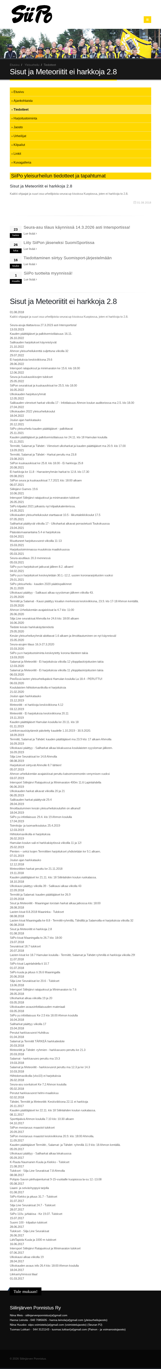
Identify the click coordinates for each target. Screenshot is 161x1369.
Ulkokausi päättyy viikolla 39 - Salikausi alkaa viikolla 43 (45, 886)
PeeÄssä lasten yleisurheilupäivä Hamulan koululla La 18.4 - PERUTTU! (56, 678)
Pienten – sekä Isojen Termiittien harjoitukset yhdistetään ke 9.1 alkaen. (55, 851)
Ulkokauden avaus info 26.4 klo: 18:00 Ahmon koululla (44, 1265)
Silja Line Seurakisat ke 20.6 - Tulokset (34, 980)
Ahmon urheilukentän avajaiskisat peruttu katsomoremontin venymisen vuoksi (60, 773)
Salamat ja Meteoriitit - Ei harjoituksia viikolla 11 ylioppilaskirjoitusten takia (56, 670)
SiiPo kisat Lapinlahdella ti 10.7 (29, 963)
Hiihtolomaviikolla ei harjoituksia (30, 834)
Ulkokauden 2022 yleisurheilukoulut (32, 411)
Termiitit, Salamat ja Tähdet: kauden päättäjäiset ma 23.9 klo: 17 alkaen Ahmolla (60, 739)
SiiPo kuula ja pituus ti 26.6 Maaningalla (35, 972)
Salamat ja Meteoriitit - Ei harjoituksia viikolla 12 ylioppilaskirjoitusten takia (56, 661)
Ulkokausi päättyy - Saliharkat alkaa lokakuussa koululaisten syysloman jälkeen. (61, 748)
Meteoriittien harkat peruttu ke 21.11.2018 (36, 868)
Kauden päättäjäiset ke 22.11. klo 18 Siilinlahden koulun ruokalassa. (53, 1110)
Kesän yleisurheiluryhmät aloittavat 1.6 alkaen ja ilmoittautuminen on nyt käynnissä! (63, 635)
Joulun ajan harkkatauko (25, 420)
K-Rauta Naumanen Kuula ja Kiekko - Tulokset (39, 1162)
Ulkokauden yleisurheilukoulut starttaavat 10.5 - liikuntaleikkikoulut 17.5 (55, 515)
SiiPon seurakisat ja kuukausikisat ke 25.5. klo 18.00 (43, 385)
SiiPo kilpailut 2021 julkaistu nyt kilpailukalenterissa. (42, 506)
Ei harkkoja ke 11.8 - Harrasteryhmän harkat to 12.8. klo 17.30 (49, 471)
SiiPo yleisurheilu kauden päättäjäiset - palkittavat (41, 428)
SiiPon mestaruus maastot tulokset (32, 1127)
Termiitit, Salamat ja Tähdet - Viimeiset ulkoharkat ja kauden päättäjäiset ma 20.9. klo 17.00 (68, 446)
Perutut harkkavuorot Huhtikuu (29, 1032)
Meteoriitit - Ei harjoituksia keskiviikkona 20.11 (39, 713)
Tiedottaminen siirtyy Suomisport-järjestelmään (68, 258)
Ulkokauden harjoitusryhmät (28, 394)
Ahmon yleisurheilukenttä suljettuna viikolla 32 (39, 351)
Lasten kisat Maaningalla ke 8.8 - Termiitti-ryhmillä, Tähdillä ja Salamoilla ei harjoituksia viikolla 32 (71, 920)
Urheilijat (20, 136)
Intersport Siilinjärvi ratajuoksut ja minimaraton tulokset (44, 497)
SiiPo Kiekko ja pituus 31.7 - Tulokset (33, 1196)
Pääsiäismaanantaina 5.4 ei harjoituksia (35, 532)
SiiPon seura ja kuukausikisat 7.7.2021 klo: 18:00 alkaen (46, 480)
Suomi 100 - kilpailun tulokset (28, 1222)
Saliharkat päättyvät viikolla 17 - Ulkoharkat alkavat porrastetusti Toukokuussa (60, 523)
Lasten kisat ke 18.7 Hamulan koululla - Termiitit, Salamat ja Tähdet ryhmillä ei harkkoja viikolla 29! (72, 955)
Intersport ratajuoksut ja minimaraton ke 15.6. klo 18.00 (45, 368)
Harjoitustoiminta (25, 118)
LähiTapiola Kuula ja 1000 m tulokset (33, 1239)
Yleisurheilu (32, 64)
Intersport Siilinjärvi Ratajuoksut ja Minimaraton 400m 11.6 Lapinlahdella (55, 782)
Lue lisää (30, 233)
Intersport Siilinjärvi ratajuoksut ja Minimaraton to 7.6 (43, 989)
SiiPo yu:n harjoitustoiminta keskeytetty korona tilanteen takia (49, 653)
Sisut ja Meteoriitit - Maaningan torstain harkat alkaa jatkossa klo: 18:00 (55, 903)
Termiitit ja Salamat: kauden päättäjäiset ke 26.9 (40, 894)
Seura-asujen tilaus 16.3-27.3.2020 (32, 644)
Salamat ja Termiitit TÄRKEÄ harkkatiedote (37, 1041)
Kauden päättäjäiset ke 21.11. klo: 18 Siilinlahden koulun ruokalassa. (53, 877)
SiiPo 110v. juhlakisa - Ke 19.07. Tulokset (36, 1213)
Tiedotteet (21, 109)
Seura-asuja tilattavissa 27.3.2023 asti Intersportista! (43, 325)
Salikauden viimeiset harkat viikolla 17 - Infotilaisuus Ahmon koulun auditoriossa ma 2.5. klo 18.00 (72, 402)
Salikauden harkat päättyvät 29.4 (31, 799)
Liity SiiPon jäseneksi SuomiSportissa (59, 242)
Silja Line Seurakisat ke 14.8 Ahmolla (33, 756)
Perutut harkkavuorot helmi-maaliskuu (34, 1093)
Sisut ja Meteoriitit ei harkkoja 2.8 (31, 929)
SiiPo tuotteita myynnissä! (48, 273)
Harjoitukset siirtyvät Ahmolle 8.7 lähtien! (35, 765)
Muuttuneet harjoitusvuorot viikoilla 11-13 (36, 540)
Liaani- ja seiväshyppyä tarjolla (29, 1188)
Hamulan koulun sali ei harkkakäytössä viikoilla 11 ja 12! (45, 842)
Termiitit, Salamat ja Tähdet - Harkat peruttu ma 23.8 (43, 454)
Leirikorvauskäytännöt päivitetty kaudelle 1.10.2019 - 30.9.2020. (50, 730)
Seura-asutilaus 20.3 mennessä (30, 558)
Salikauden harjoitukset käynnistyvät (33, 342)
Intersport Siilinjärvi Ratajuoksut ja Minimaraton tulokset (45, 1248)
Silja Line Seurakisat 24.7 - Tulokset (32, 1205)
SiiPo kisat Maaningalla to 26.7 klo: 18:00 (36, 937)
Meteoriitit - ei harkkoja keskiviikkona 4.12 (36, 704)
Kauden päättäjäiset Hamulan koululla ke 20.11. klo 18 (44, 722)
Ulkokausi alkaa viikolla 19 (27, 1257)
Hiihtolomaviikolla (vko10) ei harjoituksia (35, 1075)
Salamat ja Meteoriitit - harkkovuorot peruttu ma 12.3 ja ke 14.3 (50, 1067)
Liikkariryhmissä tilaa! (24, 1274)
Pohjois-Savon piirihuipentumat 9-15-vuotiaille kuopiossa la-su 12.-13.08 (56, 1179)
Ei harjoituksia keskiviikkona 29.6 (31, 359)
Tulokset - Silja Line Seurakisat (29, 1231)
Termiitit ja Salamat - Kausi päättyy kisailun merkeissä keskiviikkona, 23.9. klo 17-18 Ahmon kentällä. (74, 601)
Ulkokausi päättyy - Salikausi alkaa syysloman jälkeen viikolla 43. (51, 592)
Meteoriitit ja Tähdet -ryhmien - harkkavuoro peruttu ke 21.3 (47, 1050)
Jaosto (18, 127)
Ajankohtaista (23, 100)
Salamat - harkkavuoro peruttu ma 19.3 (35, 1058)
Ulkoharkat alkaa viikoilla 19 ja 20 (31, 998)
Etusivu (14, 64)
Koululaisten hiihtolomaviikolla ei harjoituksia (38, 687)
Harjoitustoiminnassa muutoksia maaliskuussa (40, 549)
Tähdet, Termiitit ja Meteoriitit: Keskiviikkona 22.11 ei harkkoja (49, 1101)
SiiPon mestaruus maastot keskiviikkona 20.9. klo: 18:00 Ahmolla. (52, 1136)
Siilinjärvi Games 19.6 (24, 489)
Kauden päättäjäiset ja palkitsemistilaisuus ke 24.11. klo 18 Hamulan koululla (58, 437)
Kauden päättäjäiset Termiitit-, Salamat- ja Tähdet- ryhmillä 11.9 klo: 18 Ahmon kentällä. (65, 1144)
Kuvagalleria (22, 162)
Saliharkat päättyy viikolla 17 (28, 1024)
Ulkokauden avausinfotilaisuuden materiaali (37, 1006)
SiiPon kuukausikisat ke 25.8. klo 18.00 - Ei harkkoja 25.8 (46, 463)
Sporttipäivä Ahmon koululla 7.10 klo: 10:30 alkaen (42, 1119)
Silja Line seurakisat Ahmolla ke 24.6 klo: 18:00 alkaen (44, 618)
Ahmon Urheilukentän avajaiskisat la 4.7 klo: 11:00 (42, 609)
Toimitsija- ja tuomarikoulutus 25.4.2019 (35, 825)
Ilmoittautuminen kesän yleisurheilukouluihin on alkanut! (45, 808)
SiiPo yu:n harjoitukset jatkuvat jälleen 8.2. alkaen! (41, 566)
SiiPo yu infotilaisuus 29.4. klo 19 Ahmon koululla (41, 817)
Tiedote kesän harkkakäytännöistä (32, 627)
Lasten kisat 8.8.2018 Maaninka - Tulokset (37, 911)
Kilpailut (19, 144)
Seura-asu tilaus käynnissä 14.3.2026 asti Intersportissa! (77, 227)
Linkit (17, 153)
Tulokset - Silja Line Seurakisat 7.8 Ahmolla (37, 1170)
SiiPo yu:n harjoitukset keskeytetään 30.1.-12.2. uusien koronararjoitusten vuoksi (61, 575)
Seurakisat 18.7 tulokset (25, 946)
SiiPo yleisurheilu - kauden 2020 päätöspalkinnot (40, 584)
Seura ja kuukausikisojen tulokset (31, 376)
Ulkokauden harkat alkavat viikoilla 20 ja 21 (37, 791)
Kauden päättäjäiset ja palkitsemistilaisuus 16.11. (41, 333)
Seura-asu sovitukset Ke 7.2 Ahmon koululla (38, 1084)
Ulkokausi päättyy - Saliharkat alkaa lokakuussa (40, 1153)
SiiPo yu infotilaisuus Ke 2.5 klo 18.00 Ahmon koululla (44, 1015)
